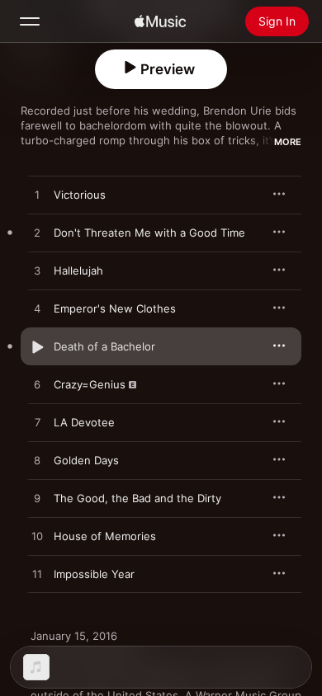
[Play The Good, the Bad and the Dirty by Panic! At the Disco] (37, 498)
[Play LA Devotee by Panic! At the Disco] (37, 423)
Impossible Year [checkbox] (94, 574)
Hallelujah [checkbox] (78, 270)
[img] (160, 21)
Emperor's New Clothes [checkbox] (115, 308)
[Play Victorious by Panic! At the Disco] (37, 195)
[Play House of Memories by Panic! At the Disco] (37, 536)
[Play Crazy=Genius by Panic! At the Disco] (37, 385)
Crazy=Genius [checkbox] (89, 384)
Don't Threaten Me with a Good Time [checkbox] (149, 232)
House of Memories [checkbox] (105, 536)
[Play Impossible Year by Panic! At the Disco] (37, 574)
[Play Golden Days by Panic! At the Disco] (37, 461)
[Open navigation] (30, 21)
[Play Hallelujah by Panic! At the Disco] (37, 271)
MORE (287, 142)
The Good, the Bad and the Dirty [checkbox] (137, 498)
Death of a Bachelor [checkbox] (104, 346)
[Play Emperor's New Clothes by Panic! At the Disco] (37, 309)
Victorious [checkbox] (80, 194)
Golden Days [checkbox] (86, 460)
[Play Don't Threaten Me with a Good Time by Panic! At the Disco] (37, 233)
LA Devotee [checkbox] (84, 422)
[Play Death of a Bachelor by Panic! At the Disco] (37, 347)
